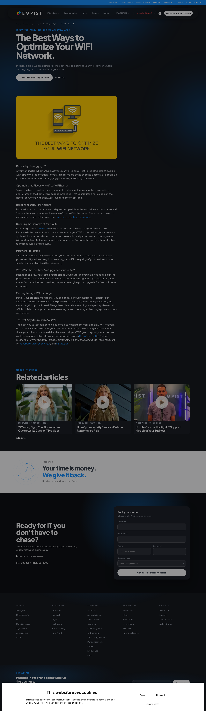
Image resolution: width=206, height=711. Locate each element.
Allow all (160, 695)
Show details (152, 703)
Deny (142, 695)
